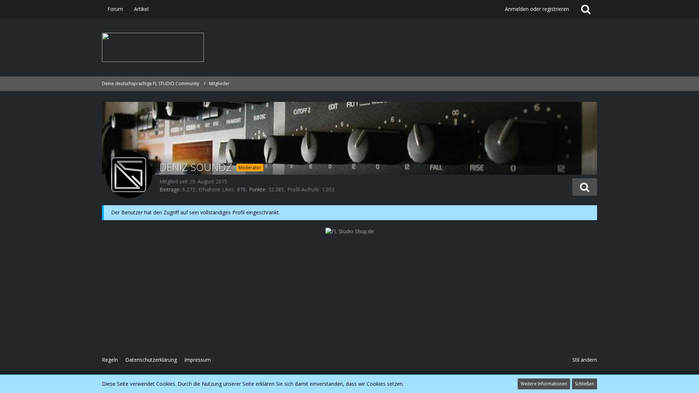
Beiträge (169, 189)
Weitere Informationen (544, 384)
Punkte (257, 189)
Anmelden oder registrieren (537, 8)
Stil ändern (584, 359)
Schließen (584, 384)
